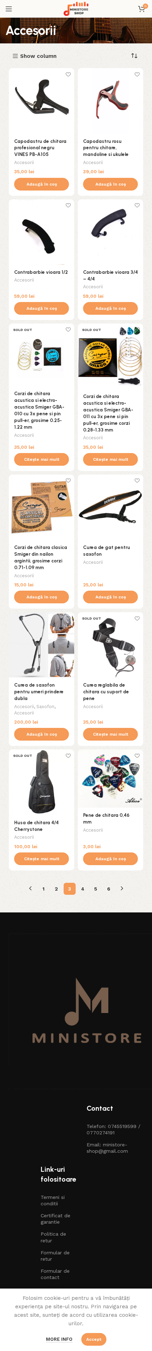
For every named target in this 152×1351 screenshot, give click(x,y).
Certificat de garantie (55, 1219)
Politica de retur (53, 1237)
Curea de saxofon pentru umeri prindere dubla (39, 691)
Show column (38, 56)
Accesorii (24, 162)
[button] (41, 184)
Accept (93, 1339)
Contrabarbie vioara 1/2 (41, 272)
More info (59, 1339)
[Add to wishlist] (68, 74)
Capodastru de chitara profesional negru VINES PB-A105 (40, 147)
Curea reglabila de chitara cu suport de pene (106, 691)
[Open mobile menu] (9, 9)
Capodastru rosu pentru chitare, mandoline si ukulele (106, 147)
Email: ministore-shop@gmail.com (107, 1148)
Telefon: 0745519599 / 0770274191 (113, 1129)
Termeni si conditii (53, 1200)
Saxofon (45, 706)
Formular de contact (55, 1274)
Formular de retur (55, 1256)
